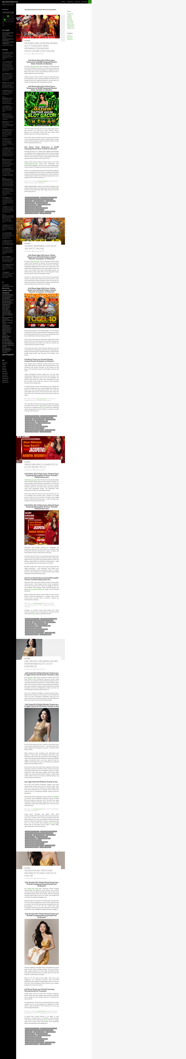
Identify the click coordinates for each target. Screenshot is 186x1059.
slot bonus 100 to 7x (30, 202)
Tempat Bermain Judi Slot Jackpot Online (40, 247)
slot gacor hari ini (5, 334)
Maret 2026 (69, 20)
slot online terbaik (6, 348)
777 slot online (5, 284)
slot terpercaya (4, 352)
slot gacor (4, 330)
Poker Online (70, 1)
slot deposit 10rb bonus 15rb (32, 213)
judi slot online (5, 299)
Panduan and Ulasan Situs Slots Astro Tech (41, 466)
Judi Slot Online (37, 809)
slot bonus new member (31, 204)
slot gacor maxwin (6, 336)
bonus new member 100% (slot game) (48, 197)
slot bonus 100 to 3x (50, 419)
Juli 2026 (69, 15)
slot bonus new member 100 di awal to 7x (34, 211)
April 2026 (69, 19)
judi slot (57, 186)
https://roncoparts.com (6, 129)
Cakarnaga (6, 73)
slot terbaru (8, 350)
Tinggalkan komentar (38, 53)
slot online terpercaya (7, 349)
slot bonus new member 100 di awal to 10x (35, 209)
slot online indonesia (6, 340)
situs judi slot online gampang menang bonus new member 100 (39, 199)
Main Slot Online (41, 1011)
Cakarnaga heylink (8, 232)
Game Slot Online (31, 677)
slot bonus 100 (29, 419)
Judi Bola (63, 1)
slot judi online (5, 337)
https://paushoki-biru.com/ (31, 163)
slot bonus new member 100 (44, 204)
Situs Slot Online (34, 66)
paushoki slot (6, 90)
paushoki (6, 52)
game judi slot (10, 294)
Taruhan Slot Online (42, 181)
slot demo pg (8, 325)
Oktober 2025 (70, 26)
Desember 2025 (70, 24)
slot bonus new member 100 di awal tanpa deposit (36, 426)
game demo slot (5, 294)
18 (4, 19)
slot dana (3, 325)
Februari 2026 (70, 21)
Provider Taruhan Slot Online (7, 45)
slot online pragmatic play (8, 343)
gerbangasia (6, 197)
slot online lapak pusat (7, 342)
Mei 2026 (69, 17)
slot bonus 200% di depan (41, 202)
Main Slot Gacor (37, 603)
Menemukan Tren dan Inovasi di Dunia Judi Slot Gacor (40, 873)
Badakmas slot (5, 121)
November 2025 (70, 25)
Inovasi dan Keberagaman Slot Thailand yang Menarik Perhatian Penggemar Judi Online (41, 47)
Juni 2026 (69, 16)
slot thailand (8, 354)
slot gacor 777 (8, 330)
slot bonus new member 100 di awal (33, 206)
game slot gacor (11, 295)
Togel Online (84, 1)
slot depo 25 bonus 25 (50, 211)
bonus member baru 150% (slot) (32, 197)
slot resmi (4, 350)
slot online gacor (6, 339)
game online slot (5, 295)
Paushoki (8, 61)
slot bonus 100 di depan (39, 419)
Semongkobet (6, 272)
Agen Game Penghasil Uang (10, 2)
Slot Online (77, 1)
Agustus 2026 (70, 13)
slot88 (3, 305)
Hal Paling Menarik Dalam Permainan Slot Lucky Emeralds (41, 664)
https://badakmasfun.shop (7, 179)
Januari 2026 (70, 22)
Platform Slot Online (32, 479)
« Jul (3, 25)
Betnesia (3, 113)
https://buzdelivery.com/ (6, 98)
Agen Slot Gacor (35, 261)
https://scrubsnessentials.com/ (36, 589)
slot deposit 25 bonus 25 (45, 213)
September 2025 (71, 28)
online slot (11, 299)
